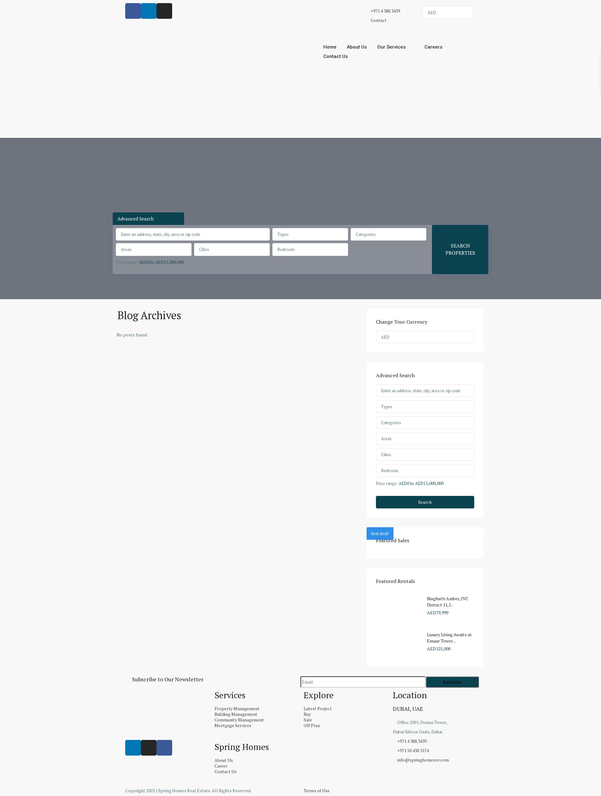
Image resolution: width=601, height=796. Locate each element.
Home (329, 47)
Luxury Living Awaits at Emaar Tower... (449, 638)
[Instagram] (149, 748)
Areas (126, 249)
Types (283, 234)
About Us (357, 47)
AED (432, 12)
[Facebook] (164, 748)
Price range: (127, 262)
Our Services (391, 47)
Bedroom (286, 249)
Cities (204, 249)
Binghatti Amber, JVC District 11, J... (447, 602)
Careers (433, 47)
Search (425, 502)
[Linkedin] (133, 748)
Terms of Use (317, 790)
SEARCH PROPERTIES (460, 249)
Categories (366, 234)
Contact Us (335, 56)
